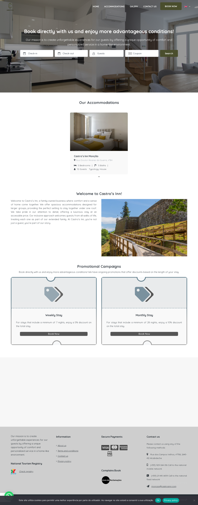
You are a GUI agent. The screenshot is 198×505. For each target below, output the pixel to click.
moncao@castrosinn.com (163, 486)
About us (62, 445)
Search (169, 53)
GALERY (134, 6)
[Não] (194, 500)
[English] (187, 6)
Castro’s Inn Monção (86, 156)
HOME (96, 6)
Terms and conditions (68, 451)
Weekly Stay (53, 315)
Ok (158, 500)
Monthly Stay (144, 315)
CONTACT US (150, 6)
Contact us (63, 456)
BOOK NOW (171, 6)
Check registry (26, 471)
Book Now (53, 333)
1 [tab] (99, 176)
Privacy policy (64, 461)
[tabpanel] (99, 143)
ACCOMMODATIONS (114, 6)
